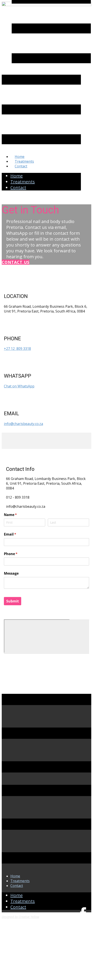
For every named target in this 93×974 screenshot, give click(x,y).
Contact (21, 166)
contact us (15, 262)
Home (19, 156)
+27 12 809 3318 (17, 348)
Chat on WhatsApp (19, 386)
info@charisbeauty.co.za (23, 423)
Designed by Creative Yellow (20, 917)
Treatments (24, 161)
